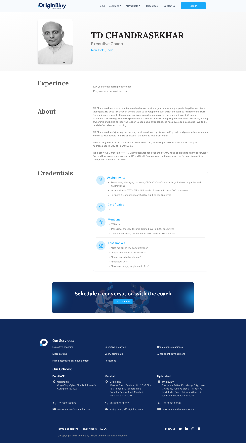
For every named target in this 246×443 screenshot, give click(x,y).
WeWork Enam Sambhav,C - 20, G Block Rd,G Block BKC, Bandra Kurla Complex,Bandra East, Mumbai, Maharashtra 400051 (131, 388)
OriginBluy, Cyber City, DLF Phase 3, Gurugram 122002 (76, 385)
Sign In (193, 5)
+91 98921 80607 (66, 403)
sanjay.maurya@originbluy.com (73, 409)
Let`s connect (123, 301)
